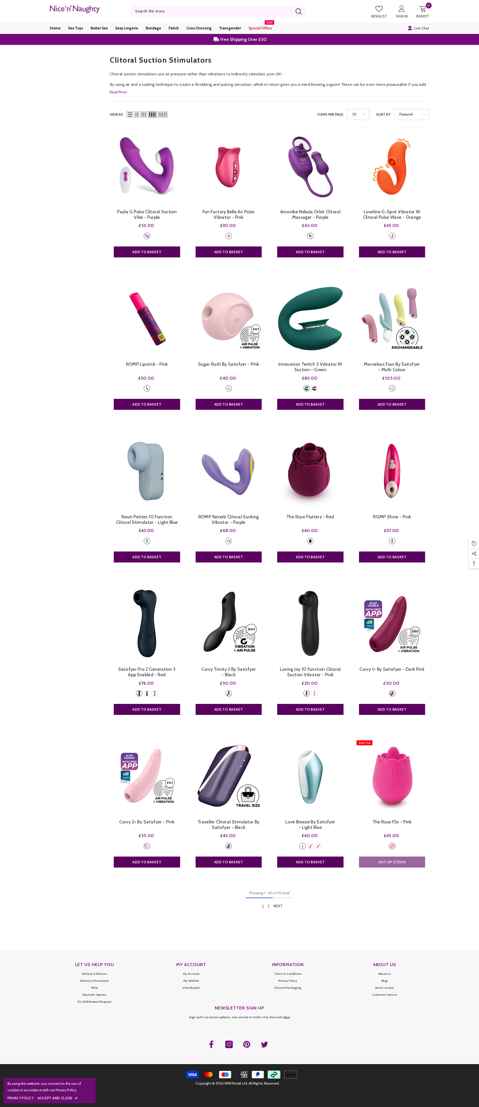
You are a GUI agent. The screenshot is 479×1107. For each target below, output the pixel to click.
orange (392, 236)
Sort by (383, 114)
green (306, 388)
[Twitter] (264, 1044)
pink (229, 236)
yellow (318, 846)
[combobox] (211, 11)
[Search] (218, 11)
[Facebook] (211, 1044)
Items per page (330, 114)
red (310, 541)
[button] (130, 114)
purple (147, 236)
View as (116, 114)
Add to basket (146, 252)
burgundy (314, 388)
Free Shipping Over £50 (243, 39)
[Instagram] (229, 1044)
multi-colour (392, 388)
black (139, 693)
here (286, 1017)
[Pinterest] (247, 1044)
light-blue (147, 541)
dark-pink (392, 693)
